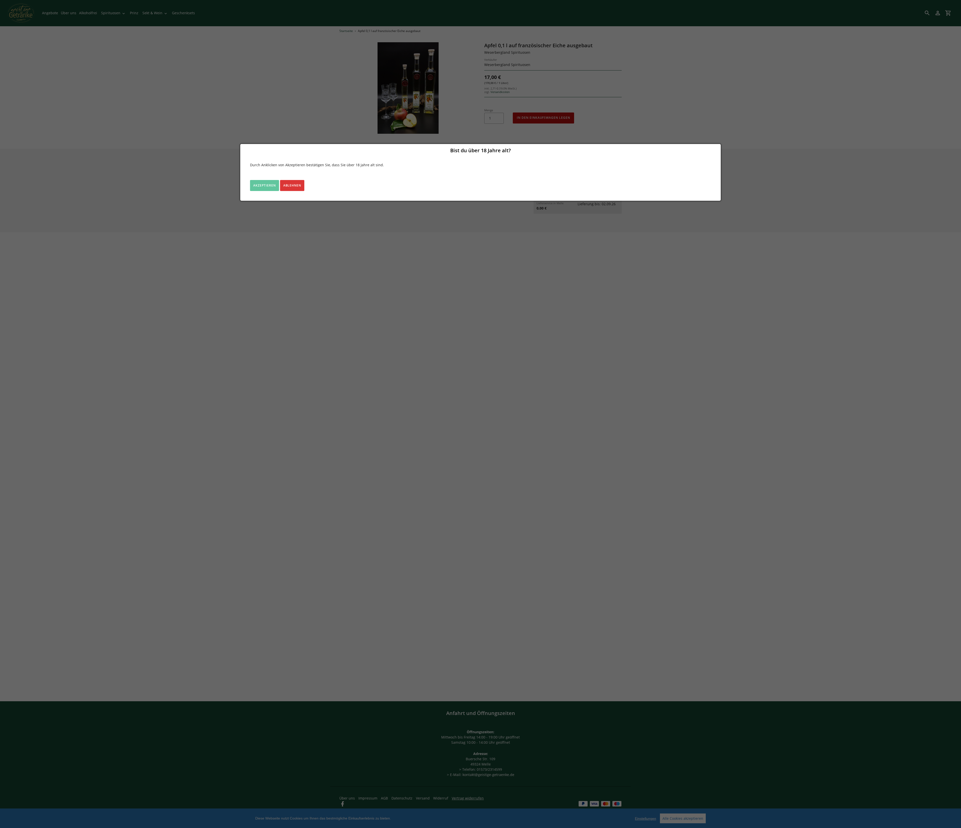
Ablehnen (292, 185)
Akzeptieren (264, 185)
